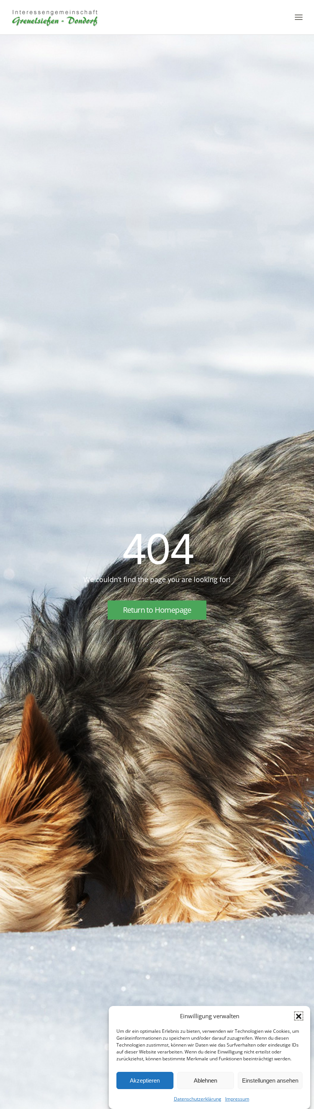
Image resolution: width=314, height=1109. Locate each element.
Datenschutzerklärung (197, 1099)
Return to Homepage (157, 610)
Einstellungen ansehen (270, 1080)
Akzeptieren (145, 1080)
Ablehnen (205, 1080)
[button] (299, 1016)
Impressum (237, 1099)
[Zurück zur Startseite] (55, 17)
